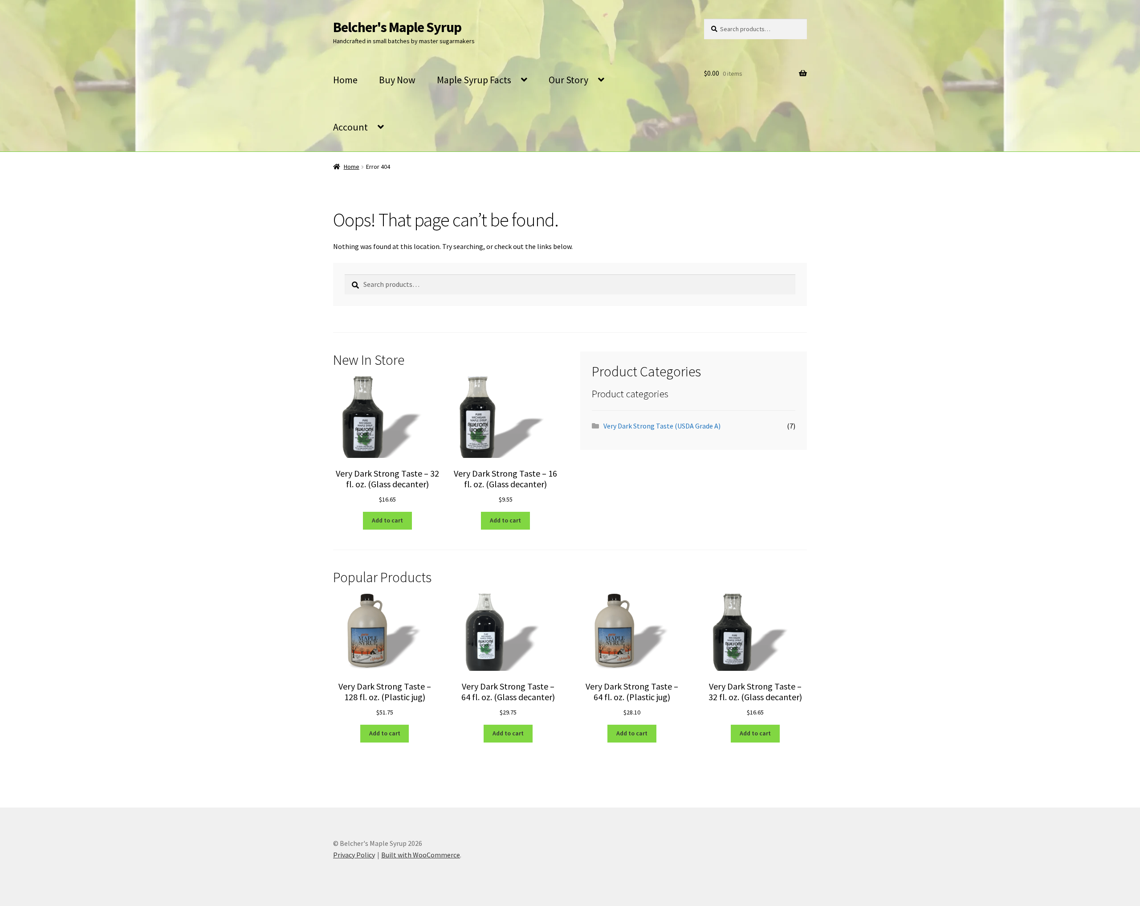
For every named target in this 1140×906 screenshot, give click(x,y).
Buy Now (397, 79)
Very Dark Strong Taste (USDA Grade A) (662, 425)
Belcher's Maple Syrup (397, 27)
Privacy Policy (354, 854)
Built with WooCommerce (420, 854)
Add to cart (387, 520)
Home (345, 79)
